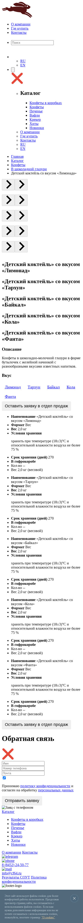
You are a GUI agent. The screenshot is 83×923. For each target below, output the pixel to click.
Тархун (34, 387)
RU (23, 61)
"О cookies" (48, 917)
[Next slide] (21, 184)
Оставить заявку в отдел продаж (36, 406)
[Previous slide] (8, 184)
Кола (71, 387)
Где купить (19, 28)
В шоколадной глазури (29, 169)
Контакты (19, 32)
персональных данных (56, 790)
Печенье (36, 111)
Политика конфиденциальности (24, 879)
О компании (20, 24)
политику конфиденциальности (45, 786)
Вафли (35, 115)
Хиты (34, 124)
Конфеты (37, 107)
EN (22, 65)
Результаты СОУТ (16, 877)
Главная (17, 156)
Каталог (17, 161)
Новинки (37, 128)
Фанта (10, 396)
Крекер (35, 119)
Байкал (53, 387)
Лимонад (13, 387)
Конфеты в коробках (46, 103)
